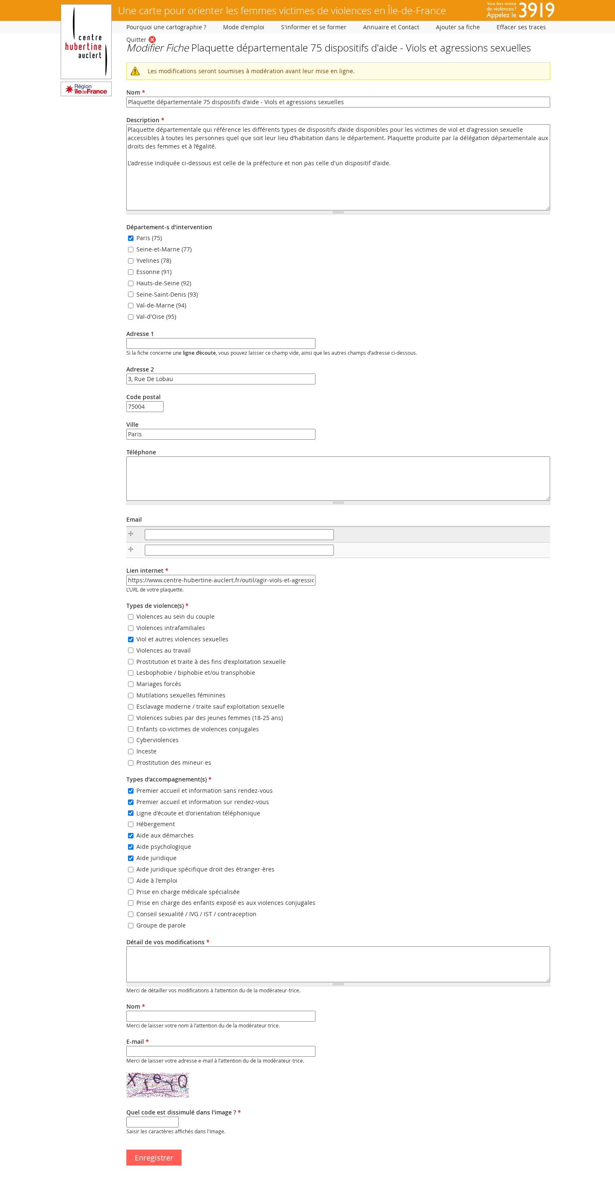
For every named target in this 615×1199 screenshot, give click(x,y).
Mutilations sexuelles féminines (181, 695)
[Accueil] (86, 94)
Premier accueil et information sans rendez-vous (204, 790)
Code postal (143, 397)
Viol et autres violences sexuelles (182, 639)
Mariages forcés (158, 684)
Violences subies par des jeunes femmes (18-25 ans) (209, 718)
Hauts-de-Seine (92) (163, 283)
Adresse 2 (140, 369)
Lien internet (147, 570)
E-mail (137, 1041)
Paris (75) (149, 238)
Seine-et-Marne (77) (164, 249)
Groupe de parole (161, 925)
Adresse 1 (140, 334)
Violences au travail (163, 650)
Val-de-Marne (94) (161, 306)
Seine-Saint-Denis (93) (167, 294)
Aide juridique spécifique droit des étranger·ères (205, 869)
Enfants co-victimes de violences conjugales (197, 729)
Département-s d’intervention (169, 227)
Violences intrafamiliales (170, 628)
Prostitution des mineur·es (173, 762)
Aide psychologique (163, 847)
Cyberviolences (157, 740)
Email (134, 519)
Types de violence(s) (157, 606)
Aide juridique (156, 858)
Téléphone (141, 452)
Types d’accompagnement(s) (169, 779)
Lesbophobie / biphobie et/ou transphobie (195, 673)
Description (145, 120)
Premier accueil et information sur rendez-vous (202, 802)
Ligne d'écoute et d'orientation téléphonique (198, 813)
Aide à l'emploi (156, 880)
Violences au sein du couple (175, 616)
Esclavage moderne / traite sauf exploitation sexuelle (210, 706)
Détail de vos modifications (168, 942)
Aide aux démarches (165, 836)
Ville (132, 424)
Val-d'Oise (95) (156, 317)
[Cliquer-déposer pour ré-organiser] (133, 535)
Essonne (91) (154, 272)
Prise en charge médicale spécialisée (188, 892)
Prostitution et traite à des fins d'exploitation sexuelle (211, 662)
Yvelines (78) (153, 260)
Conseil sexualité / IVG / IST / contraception (196, 914)
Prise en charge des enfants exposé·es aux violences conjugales (225, 903)
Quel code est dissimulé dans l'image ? (183, 1112)
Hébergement (155, 824)
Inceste (146, 752)
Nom (135, 92)
